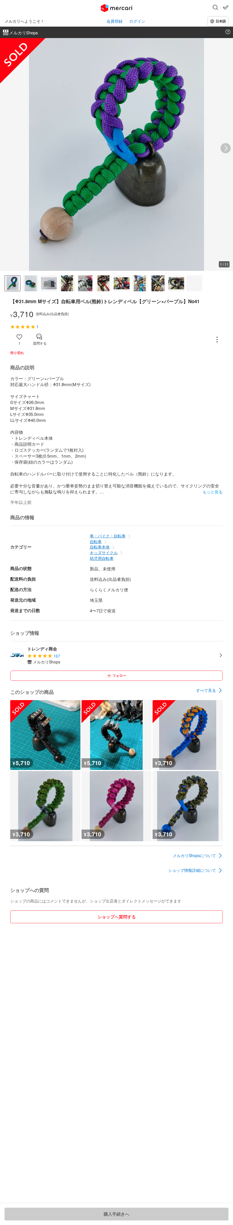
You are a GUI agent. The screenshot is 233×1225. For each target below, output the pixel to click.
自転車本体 (100, 547)
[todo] (225, 7)
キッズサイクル (104, 552)
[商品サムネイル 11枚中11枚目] (194, 283)
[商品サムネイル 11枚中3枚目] (49, 283)
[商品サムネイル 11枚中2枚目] (31, 283)
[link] (209, 690)
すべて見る (206, 690)
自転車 (96, 541)
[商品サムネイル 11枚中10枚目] (176, 283)
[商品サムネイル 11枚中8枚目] (140, 283)
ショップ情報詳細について (192, 870)
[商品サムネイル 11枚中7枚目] (122, 283)
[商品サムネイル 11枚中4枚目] (67, 283)
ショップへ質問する (116, 917)
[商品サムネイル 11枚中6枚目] (103, 283)
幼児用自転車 (102, 558)
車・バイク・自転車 (108, 536)
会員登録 (114, 21)
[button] (215, 8)
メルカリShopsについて (194, 855)
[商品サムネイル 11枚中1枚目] (12, 283)
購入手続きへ (116, 1214)
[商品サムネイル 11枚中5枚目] (85, 283)
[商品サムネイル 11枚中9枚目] (158, 283)
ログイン (137, 21)
